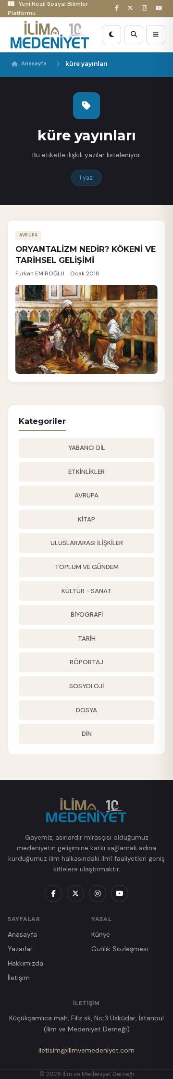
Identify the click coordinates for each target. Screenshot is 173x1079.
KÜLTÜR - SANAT (86, 591)
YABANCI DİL (86, 448)
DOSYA (86, 710)
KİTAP (86, 519)
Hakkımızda (25, 963)
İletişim (19, 977)
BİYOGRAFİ (87, 614)
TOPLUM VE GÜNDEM (87, 567)
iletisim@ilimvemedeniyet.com (86, 1050)
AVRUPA (86, 495)
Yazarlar (20, 948)
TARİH (87, 638)
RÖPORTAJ (86, 662)
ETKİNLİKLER (86, 472)
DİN (87, 734)
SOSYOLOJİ (86, 686)
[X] (131, 8)
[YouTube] (160, 8)
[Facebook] (118, 8)
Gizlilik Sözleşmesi (119, 948)
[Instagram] (146, 8)
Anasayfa (34, 63)
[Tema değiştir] (111, 34)
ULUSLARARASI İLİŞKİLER (86, 543)
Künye (100, 934)
